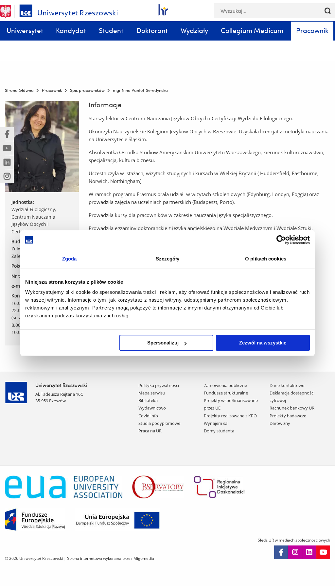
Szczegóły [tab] (168, 258)
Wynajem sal (216, 423)
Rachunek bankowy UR (292, 408)
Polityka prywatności (158, 385)
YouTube (323, 552)
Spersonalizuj (163, 342)
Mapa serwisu (151, 393)
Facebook (281, 552)
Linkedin (309, 552)
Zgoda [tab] (69, 258)
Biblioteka (148, 400)
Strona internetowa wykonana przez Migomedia (110, 558)
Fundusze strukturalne (226, 393)
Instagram (295, 552)
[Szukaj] (327, 10)
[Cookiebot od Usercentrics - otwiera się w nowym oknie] (281, 240)
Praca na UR (150, 431)
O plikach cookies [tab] (265, 258)
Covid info (148, 416)
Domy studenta (219, 431)
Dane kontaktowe (287, 385)
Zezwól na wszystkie (262, 342)
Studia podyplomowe (159, 423)
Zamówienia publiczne (225, 385)
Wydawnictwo (152, 408)
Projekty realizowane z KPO (230, 416)
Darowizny (280, 423)
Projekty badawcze (288, 416)
